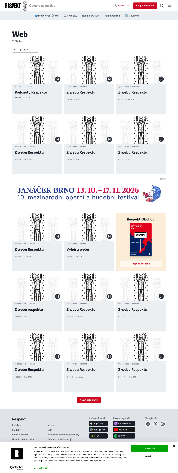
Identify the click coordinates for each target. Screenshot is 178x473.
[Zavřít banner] (174, 446)
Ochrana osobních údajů (60, 439)
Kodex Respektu (20, 434)
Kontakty (17, 430)
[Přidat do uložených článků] (57, 79)
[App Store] (98, 423)
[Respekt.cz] (13, 5)
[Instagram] (163, 426)
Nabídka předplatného (23, 439)
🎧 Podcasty (70, 15)
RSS (50, 430)
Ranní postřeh (112, 15)
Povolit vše (150, 448)
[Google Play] (98, 429)
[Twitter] (155, 426)
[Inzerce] (89, 194)
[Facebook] (148, 426)
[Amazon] (98, 436)
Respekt (18, 97)
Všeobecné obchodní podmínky (63, 434)
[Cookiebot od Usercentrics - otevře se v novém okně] (16, 468)
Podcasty (19, 86)
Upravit (148, 456)
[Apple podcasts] (124, 423)
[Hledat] (162, 6)
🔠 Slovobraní (132, 15)
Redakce (16, 425)
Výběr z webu (71, 86)
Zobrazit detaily (41, 468)
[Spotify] (124, 436)
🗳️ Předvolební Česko (46, 15)
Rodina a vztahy (90, 15)
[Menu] (170, 6)
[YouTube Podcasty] (124, 429)
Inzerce (51, 425)
